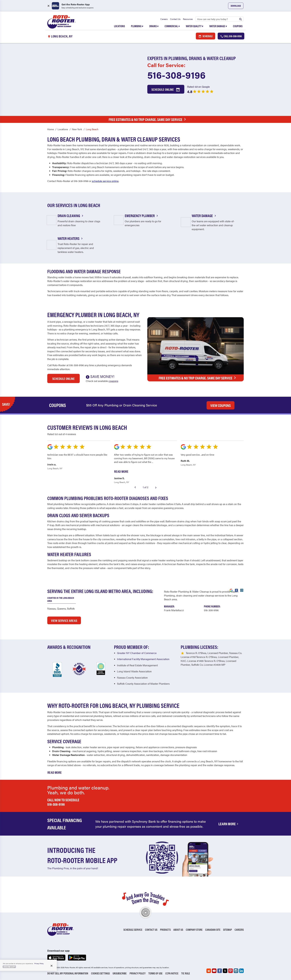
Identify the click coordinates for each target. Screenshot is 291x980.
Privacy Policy (138, 973)
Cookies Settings (100, 973)
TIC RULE (185, 973)
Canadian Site (212, 929)
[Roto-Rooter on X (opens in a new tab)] (225, 970)
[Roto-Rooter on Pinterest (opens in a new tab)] (230, 970)
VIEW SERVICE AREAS (64, 620)
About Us (178, 929)
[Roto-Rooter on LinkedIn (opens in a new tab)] (241, 970)
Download (236, 5)
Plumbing (137, 26)
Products (165, 929)
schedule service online (105, 181)
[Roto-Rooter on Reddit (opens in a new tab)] (208, 970)
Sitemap (227, 929)
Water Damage (218, 26)
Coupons (237, 26)
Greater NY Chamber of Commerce (137, 653)
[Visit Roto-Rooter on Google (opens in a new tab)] (231, 590)
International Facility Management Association (143, 659)
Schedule (207, 36)
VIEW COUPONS (220, 405)
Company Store (194, 929)
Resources (188, 18)
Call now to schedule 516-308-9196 (63, 802)
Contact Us (175, 18)
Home (50, 129)
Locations (119, 26)
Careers (164, 18)
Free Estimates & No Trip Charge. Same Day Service (145, 119)
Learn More (227, 823)
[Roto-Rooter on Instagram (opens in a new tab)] (236, 970)
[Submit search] (240, 19)
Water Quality (194, 26)
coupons (113, 381)
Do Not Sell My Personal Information (67, 973)
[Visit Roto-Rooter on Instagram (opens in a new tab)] (241, 590)
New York (77, 129)
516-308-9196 (176, 74)
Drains (154, 26)
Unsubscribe (120, 973)
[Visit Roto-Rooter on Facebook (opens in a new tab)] (236, 590)
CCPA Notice (171, 973)
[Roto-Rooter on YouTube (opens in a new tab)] (214, 970)
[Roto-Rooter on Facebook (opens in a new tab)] (219, 970)
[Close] (51, 965)
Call (232, 36)
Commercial (172, 26)
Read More (54, 772)
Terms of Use (155, 973)
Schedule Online (162, 89)
